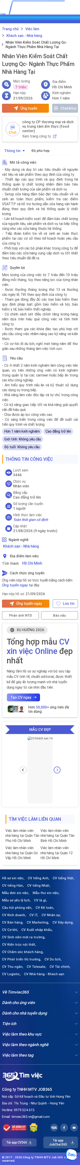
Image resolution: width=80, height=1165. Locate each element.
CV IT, (33, 915)
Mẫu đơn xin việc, (15, 893)
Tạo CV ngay (20, 697)
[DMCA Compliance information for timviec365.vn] (34, 1127)
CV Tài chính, (60, 967)
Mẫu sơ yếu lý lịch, (16, 900)
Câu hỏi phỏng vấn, (17, 908)
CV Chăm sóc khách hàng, (23, 952)
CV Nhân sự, (51, 915)
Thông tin (12, 150)
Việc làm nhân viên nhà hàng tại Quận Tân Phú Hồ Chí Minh (22, 835)
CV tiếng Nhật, (38, 886)
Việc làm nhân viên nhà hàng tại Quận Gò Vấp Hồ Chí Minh (21, 853)
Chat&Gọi (68, 108)
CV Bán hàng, (12, 922)
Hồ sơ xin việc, (13, 878)
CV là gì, (40, 900)
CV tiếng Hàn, (13, 886)
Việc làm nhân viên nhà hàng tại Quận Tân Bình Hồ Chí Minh (57, 835)
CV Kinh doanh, (14, 915)
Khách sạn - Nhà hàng (21, 546)
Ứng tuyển (28, 108)
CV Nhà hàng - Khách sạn (44, 974)
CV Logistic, (11, 974)
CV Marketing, (38, 922)
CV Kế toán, (45, 908)
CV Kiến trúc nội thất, (19, 945)
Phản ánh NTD (20, 615)
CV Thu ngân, (12, 967)
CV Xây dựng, (63, 922)
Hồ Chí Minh (32, 563)
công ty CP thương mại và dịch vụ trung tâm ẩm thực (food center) (48, 126)
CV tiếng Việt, (63, 878)
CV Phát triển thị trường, (21, 959)
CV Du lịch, (53, 959)
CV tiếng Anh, (38, 878)
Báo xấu (59, 615)
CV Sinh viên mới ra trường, (23, 937)
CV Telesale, (36, 967)
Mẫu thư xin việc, (46, 893)
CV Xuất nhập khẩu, (37, 930)
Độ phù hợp (40, 150)
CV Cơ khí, (10, 930)
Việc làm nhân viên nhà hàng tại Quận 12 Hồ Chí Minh (56, 853)
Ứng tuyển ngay (15, 585)
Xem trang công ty (36, 136)
